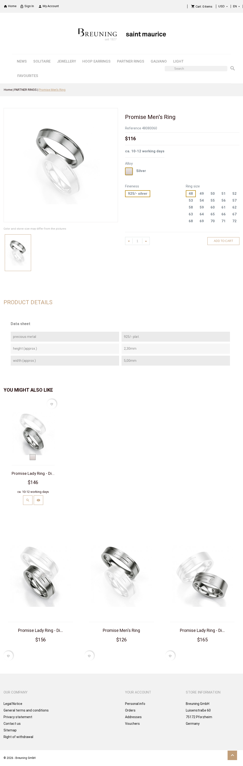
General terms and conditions (26, 710)
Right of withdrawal (18, 737)
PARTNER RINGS (130, 61)
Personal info (135, 704)
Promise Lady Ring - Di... (33, 473)
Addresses (133, 717)
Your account (138, 692)
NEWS (22, 61)
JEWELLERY (66, 61)
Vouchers (132, 723)
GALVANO (159, 61)
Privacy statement (18, 717)
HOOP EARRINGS (96, 61)
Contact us (12, 723)
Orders (130, 710)
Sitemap (10, 730)
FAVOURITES (27, 76)
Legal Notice (13, 704)
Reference (133, 128)
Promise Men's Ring (121, 630)
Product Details (28, 302)
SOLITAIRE (42, 61)
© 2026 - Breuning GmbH (20, 758)
